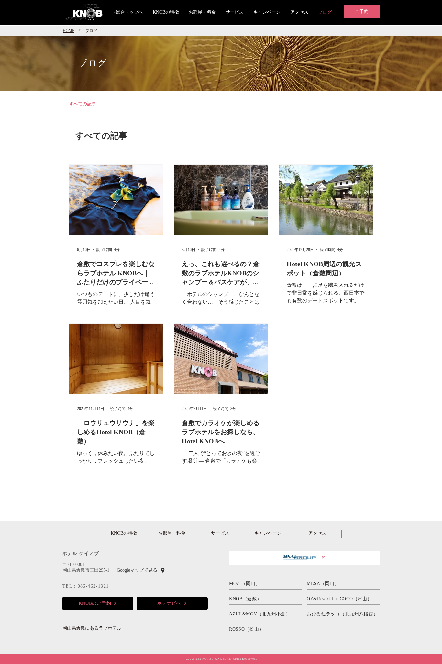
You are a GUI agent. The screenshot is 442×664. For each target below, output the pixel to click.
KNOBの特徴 (124, 533)
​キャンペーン (268, 533)
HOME (68, 30)
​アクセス (317, 533)
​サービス (220, 533)
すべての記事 (82, 103)
